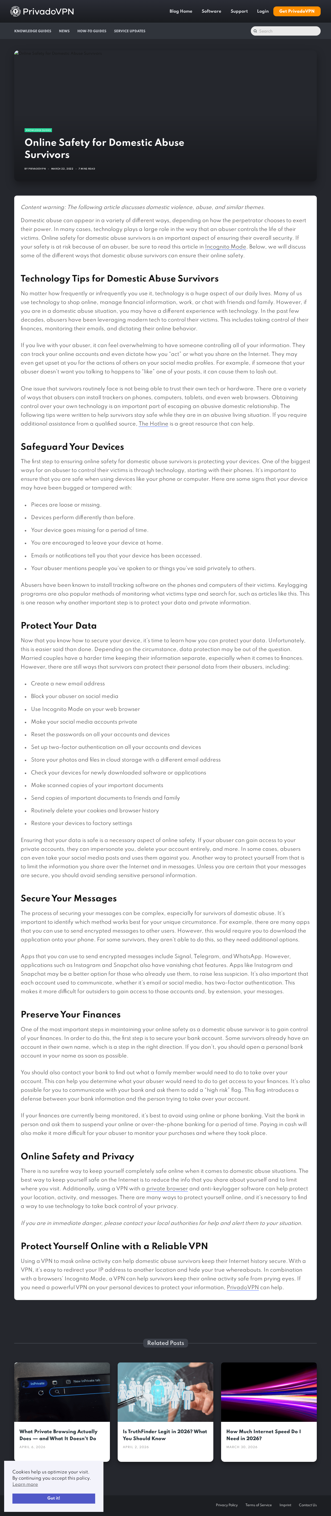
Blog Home (181, 11)
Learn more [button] (25, 1484)
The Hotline (153, 424)
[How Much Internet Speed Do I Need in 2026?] (269, 1392)
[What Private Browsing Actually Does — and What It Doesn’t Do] (62, 1392)
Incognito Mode (225, 247)
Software (211, 11)
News (64, 31)
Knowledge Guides (32, 31)
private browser (167, 1189)
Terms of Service (258, 1505)
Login (263, 11)
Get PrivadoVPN (297, 11)
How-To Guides (91, 31)
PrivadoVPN (37, 169)
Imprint (285, 1505)
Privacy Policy (227, 1505)
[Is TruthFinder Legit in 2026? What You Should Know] (165, 1392)
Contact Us (308, 1505)
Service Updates (129, 31)
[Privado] (42, 11)
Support (239, 11)
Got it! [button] (53, 1498)
